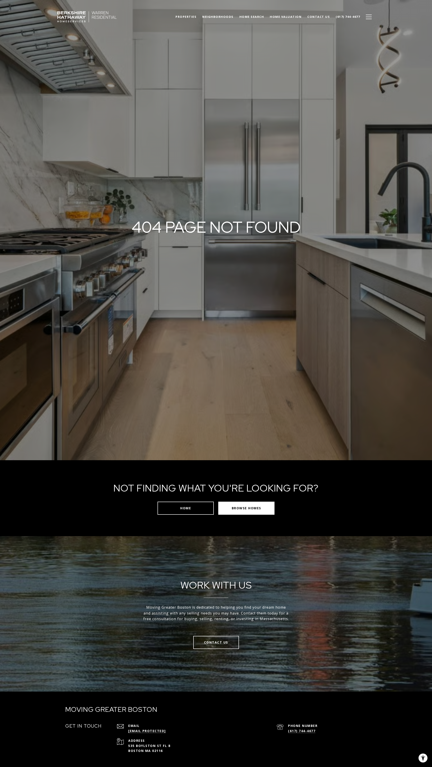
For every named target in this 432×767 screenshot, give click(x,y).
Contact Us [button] (216, 642)
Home (185, 508)
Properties (186, 17)
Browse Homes (246, 508)
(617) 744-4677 (301, 731)
